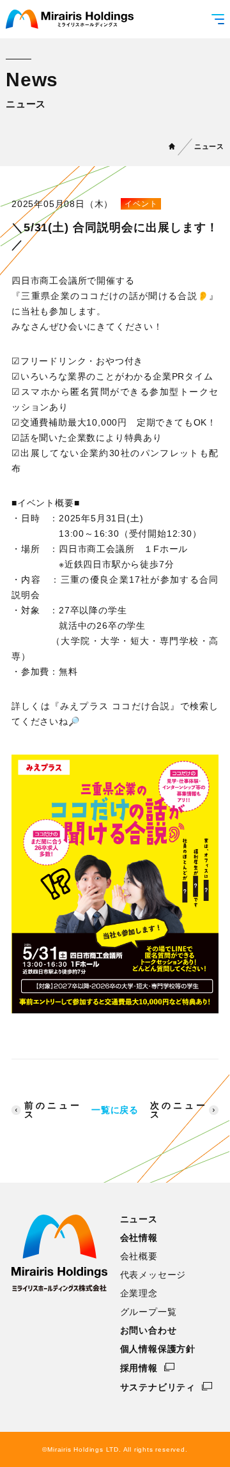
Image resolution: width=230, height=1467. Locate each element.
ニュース (209, 146)
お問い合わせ (148, 1330)
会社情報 (139, 1237)
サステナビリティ (157, 1387)
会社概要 (139, 1256)
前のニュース (52, 1110)
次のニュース (178, 1110)
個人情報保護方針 (157, 1348)
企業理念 (139, 1293)
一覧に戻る (115, 1109)
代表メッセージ (153, 1274)
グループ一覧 (148, 1311)
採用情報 (139, 1367)
